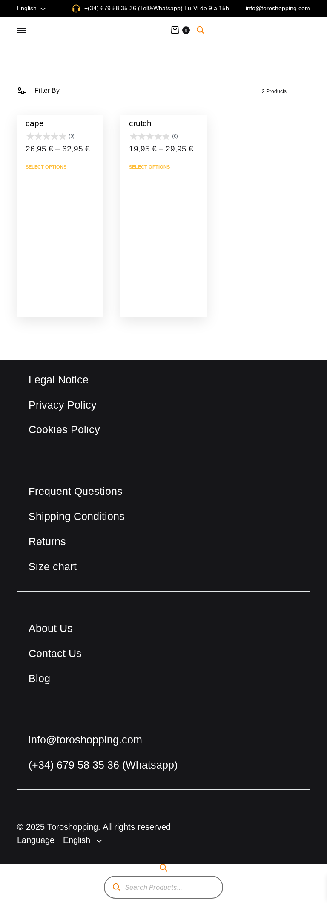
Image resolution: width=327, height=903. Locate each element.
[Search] (116, 887)
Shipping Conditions (77, 516)
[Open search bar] (200, 30)
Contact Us (55, 653)
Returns (47, 541)
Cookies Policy (64, 429)
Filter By (46, 90)
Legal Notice (59, 380)
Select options (46, 166)
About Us (51, 628)
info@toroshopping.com (278, 8)
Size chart (53, 566)
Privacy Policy (63, 405)
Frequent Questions (76, 491)
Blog (39, 678)
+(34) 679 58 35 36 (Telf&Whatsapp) (133, 8)
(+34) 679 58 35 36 (75, 765)
